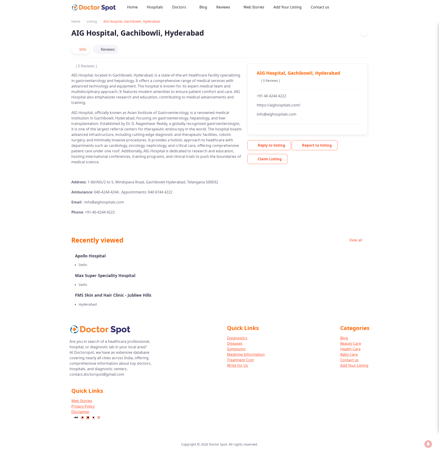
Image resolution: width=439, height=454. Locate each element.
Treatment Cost (240, 359)
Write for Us (237, 365)
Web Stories (254, 7)
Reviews (223, 7)
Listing (92, 21)
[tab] (80, 49)
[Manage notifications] (428, 444)
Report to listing (317, 145)
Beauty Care (350, 343)
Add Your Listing (287, 7)
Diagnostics (237, 337)
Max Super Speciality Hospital (105, 275)
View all (356, 240)
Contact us (320, 7)
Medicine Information (246, 354)
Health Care (350, 348)
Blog (203, 7)
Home (132, 7)
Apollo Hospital (90, 256)
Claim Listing (270, 158)
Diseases (234, 343)
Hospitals (155, 7)
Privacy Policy (83, 406)
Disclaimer (80, 411)
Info (82, 49)
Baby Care (349, 354)
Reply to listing (271, 145)
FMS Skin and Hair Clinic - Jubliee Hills (113, 295)
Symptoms (236, 348)
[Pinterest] (99, 417)
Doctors (179, 7)
